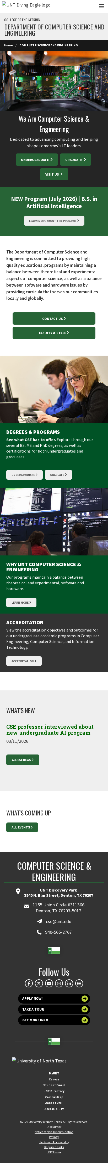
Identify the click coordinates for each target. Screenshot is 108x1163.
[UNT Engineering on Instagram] (59, 983)
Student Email (54, 1085)
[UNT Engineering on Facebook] (29, 983)
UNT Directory (54, 1091)
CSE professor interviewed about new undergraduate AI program (50, 729)
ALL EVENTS (21, 827)
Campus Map (54, 1097)
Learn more (20, 602)
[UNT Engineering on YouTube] (49, 983)
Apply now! (32, 998)
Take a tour (33, 1009)
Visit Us (52, 174)
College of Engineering (22, 19)
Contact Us (52, 319)
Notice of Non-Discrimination (54, 1132)
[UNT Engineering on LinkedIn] (69, 983)
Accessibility (54, 1109)
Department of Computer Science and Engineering (54, 29)
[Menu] (101, 6)
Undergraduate (35, 160)
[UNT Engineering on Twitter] (39, 983)
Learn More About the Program (53, 221)
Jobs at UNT (54, 1103)
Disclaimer (54, 1127)
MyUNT (54, 1073)
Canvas (54, 1079)
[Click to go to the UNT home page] (26, 6)
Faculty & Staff (52, 333)
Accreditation (23, 661)
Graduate (74, 160)
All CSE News (21, 760)
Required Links (54, 1147)
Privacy (54, 1137)
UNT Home (54, 1152)
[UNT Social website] (79, 983)
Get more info (35, 1020)
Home (8, 45)
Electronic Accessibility (54, 1142)
